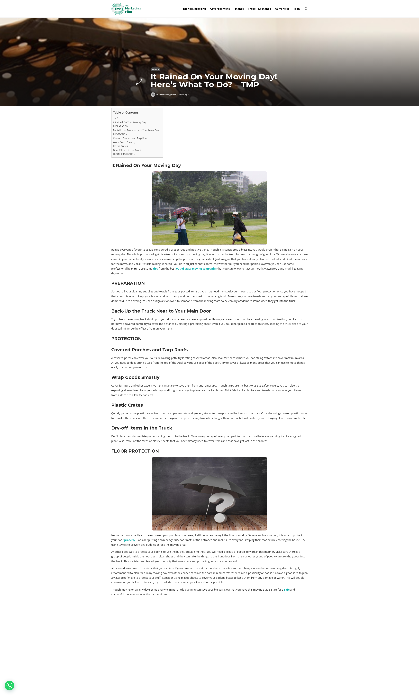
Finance (239, 8)
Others (155, 69)
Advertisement (220, 8)
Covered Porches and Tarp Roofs (130, 138)
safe (287, 589)
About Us (254, 687)
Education (277, 636)
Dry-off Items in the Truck (127, 150)
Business (277, 619)
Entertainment (277, 642)
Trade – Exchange (259, 8)
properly (129, 540)
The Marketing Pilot (166, 95)
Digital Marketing (194, 8)
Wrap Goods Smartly (124, 142)
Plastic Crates (120, 146)
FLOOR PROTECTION (124, 154)
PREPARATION (120, 126)
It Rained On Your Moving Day (129, 122)
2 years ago (183, 95)
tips (155, 268)
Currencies (282, 8)
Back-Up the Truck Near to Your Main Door (136, 130)
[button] (9, 685)
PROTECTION (120, 134)
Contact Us (300, 687)
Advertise (281, 687)
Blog (267, 687)
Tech (296, 8)
